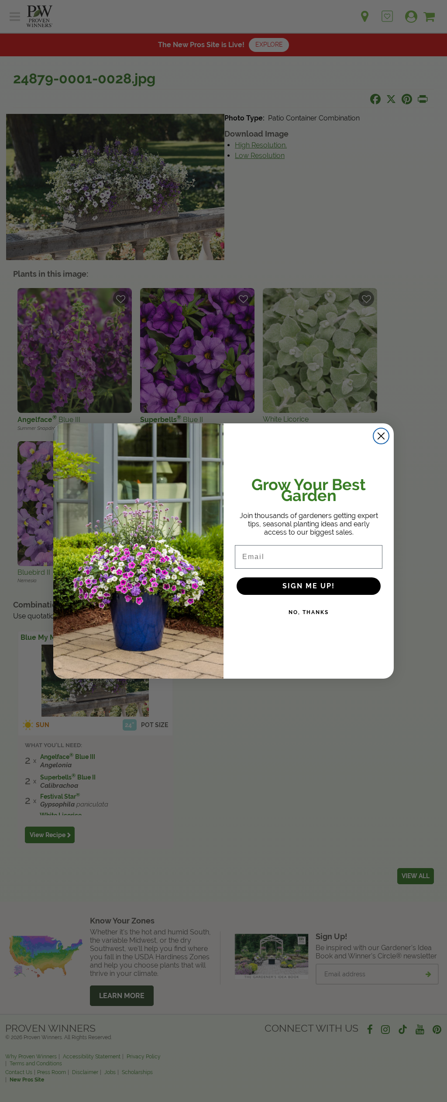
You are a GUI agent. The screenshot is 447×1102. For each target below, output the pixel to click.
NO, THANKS (309, 612)
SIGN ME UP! (308, 586)
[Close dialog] (381, 436)
